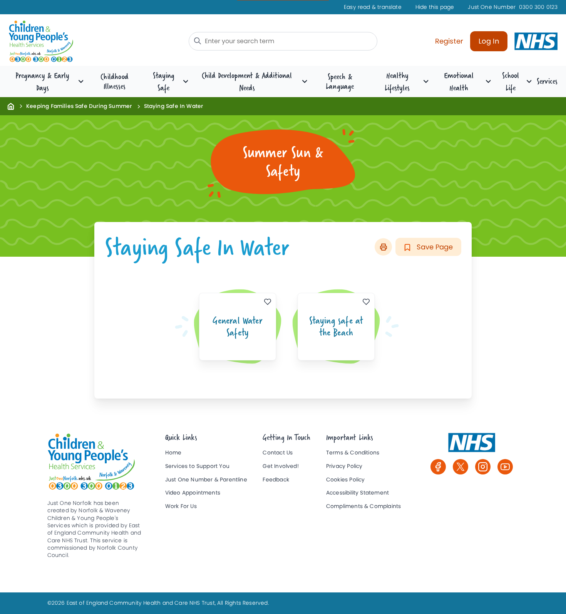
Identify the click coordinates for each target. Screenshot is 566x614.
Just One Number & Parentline (206, 479)
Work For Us (181, 506)
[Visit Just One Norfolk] (471, 446)
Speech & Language (340, 81)
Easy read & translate (373, 7)
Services (547, 81)
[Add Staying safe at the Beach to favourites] (366, 301)
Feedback (276, 479)
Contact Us (278, 452)
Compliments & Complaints (363, 506)
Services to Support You (197, 466)
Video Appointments (192, 493)
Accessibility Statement (357, 493)
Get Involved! (280, 466)
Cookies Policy (345, 479)
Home (173, 452)
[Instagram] (483, 466)
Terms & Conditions (352, 452)
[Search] (197, 40)
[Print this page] (383, 247)
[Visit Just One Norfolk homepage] (71, 41)
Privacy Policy (344, 466)
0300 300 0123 (513, 7)
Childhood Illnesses (114, 81)
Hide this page (434, 7)
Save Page (434, 247)
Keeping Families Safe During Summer (79, 106)
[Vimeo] (505, 466)
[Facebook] (438, 466)
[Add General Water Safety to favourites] (268, 301)
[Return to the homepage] (10, 106)
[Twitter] (460, 466)
